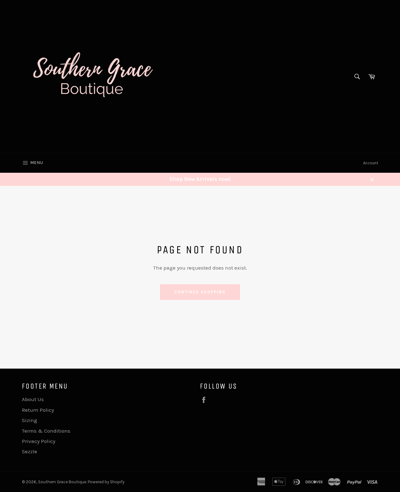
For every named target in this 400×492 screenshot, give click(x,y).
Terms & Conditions (46, 431)
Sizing (29, 420)
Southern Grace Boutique (62, 482)
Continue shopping (199, 292)
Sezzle (29, 451)
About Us (33, 399)
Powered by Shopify (106, 482)
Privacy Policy (38, 441)
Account (370, 163)
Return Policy (38, 410)
